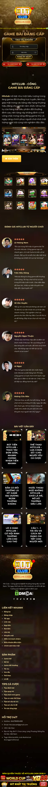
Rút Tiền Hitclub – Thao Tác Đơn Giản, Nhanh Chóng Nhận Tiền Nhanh (12, 454)
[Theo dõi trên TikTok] (20, 599)
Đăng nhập (8, 615)
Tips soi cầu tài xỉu (11, 702)
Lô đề (6, 679)
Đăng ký (7, 612)
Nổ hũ (6, 662)
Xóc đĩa (7, 672)
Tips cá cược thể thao (12, 698)
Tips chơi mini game (12, 695)
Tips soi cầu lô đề (10, 705)
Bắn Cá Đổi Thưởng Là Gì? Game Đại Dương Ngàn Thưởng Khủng (12, 496)
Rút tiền (7, 629)
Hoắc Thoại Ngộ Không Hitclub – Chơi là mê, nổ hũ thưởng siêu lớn (36, 496)
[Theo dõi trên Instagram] (17, 599)
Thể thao (7, 675)
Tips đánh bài (9, 688)
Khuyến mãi (9, 636)
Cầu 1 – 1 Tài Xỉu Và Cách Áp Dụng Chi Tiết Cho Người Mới (36, 535)
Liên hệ (7, 632)
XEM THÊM (13, 158)
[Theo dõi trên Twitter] (27, 599)
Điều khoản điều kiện (12, 642)
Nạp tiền (7, 625)
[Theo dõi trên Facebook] (14, 599)
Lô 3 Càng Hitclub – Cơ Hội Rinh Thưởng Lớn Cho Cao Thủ (12, 535)
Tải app (7, 618)
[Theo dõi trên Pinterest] (33, 599)
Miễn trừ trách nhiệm (12, 639)
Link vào (7, 622)
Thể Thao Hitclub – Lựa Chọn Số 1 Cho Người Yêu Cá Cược (36, 451)
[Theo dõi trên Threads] (30, 599)
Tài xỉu (6, 669)
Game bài (8, 659)
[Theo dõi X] (24, 599)
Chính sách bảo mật (12, 646)
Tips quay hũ (9, 691)
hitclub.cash (41, 28)
